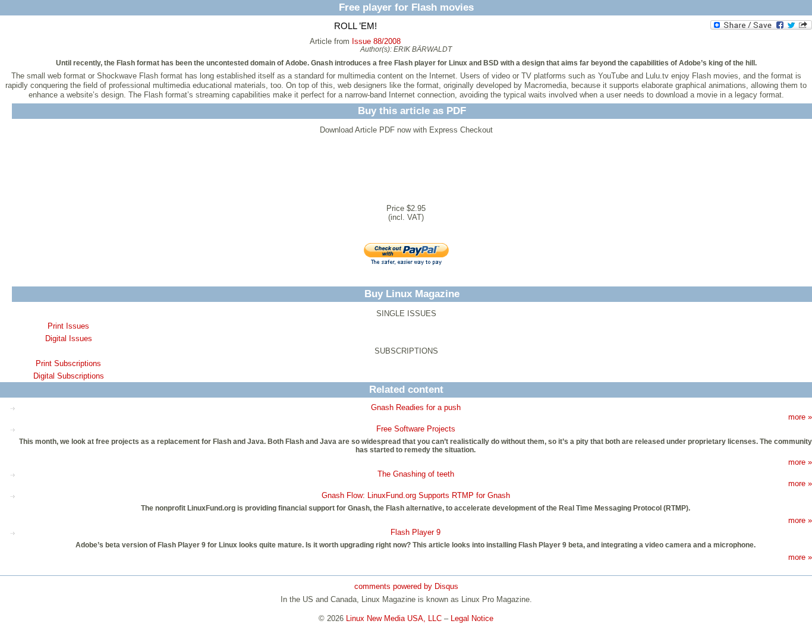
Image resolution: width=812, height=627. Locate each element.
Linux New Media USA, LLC (394, 618)
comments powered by (406, 586)
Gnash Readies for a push (416, 407)
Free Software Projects (415, 428)
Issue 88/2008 (376, 41)
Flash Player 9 (415, 532)
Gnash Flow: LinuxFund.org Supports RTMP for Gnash (416, 495)
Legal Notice (472, 618)
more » (800, 416)
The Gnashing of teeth (415, 474)
